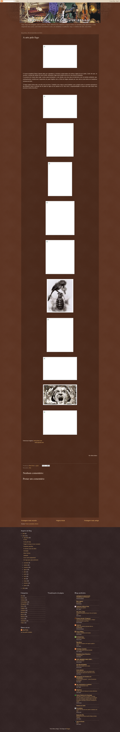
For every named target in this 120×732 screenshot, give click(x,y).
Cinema (22, 597)
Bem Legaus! (79, 601)
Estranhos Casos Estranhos (83, 654)
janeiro (25, 585)
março (25, 581)
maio (25, 576)
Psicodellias (79, 708)
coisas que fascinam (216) (82, 685)
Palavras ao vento (80, 705)
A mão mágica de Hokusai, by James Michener (86, 691)
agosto (25, 569)
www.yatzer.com (37, 440)
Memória (23, 612)
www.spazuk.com (39, 442)
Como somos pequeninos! (29, 557)
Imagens (23, 608)
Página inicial (60, 520)
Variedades (23, 620)
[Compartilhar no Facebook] (47, 466)
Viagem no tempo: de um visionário (31, 544)
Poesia (22, 618)
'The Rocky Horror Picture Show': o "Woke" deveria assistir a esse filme (85, 620)
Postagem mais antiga (91, 520)
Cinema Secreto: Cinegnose (83, 618)
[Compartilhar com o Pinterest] (49, 466)
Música (22, 614)
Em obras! (78, 602)
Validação (25, 555)
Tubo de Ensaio (80, 721)
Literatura (23, 610)
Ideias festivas (26, 553)
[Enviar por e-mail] (43, 466)
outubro (26, 565)
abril (25, 578)
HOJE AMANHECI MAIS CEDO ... (84, 659)
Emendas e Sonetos (81, 649)
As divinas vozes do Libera (29, 548)
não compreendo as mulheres (84, 684)
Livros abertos (80, 670)
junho (25, 574)
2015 (24, 533)
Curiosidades (24, 602)
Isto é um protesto (80, 660)
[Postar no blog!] (44, 466)
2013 (24, 588)
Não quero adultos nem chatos (83, 666)
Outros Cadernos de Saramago (84, 695)
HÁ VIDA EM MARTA (81, 664)
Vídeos (22, 622)
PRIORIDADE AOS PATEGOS (82, 597)
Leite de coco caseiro (81, 607)
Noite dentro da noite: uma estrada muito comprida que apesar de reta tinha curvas (85, 672)
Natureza (23, 616)
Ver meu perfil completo (26, 632)
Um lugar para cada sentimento (30, 560)
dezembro (26, 537)
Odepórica (79, 689)
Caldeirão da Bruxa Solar (82, 606)
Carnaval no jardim (80, 638)
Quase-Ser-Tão (80, 715)
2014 (24, 535)
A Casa (25, 539)
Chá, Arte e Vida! (80, 611)
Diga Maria (79, 642)
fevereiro (26, 583)
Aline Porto (25, 630)
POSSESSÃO (79, 655)
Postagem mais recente (29, 520)
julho (25, 571)
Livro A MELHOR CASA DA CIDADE (84, 650)
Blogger (68, 728)
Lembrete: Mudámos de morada (83, 632)
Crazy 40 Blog (79, 631)
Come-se (78, 625)
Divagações (23, 604)
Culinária (23, 600)
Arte (30, 467)
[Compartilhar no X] (46, 466)
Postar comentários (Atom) (31, 523)
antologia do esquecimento (83, 596)
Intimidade (25, 550)
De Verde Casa (80, 637)
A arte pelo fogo (27, 541)
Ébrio (77, 722)
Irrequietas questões (28, 546)
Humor (22, 606)
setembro (26, 567)
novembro (26, 562)
